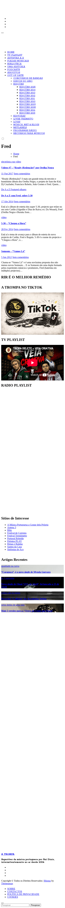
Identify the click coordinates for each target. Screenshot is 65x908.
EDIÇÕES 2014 (27, 90)
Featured (15, 189)
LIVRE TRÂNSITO (23, 119)
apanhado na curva (10, 566)
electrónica (6, 161)
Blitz (9, 530)
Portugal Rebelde (15, 538)
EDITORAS (19, 116)
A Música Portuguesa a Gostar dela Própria (27, 524)
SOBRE (11, 888)
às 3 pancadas (7, 578)
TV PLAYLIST (14, 55)
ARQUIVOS (13, 72)
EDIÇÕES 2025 (27, 87)
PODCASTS (13, 69)
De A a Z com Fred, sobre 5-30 (16, 195)
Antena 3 (11, 527)
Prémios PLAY (14, 541)
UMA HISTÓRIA (16, 66)
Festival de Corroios (16, 533)
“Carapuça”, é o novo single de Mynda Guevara (25, 572)
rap (14, 161)
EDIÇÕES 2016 (27, 110)
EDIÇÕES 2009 (27, 104)
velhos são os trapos (10, 592)
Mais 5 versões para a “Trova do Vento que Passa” (27, 611)
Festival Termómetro (17, 535)
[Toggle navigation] (2, 32)
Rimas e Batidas (15, 544)
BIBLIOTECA (14, 63)
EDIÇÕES (18, 84)
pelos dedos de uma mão (13, 605)
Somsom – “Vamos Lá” (13, 251)
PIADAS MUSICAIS (18, 61)
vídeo (18, 161)
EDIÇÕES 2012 (27, 95)
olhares (23, 189)
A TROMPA (11, 4)
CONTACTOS (14, 891)
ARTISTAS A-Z (15, 58)
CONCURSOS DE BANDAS (28, 78)
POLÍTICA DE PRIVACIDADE (23, 894)
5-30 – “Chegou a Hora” (13, 223)
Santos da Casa (14, 546)
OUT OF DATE (15, 75)
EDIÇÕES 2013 (27, 92)
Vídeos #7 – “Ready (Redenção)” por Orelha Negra (27, 167)
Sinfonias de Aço (15, 549)
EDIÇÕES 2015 (27, 113)
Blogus (47, 880)
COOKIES (12, 897)
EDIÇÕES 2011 (27, 98)
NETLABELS (20, 127)
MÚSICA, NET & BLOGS (26, 124)
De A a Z (6, 189)
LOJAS (16, 121)
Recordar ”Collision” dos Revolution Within (24, 598)
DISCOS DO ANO (22, 81)
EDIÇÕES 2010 (27, 101)
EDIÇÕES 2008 (27, 107)
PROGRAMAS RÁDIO (25, 130)
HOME (10, 52)
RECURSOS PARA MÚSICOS (29, 133)
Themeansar (7, 883)
